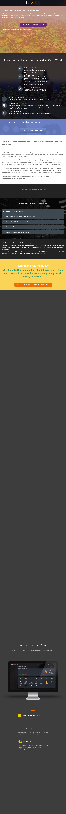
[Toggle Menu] (37, 3)
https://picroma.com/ (19, 178)
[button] (33, 25)
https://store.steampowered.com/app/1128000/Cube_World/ (33, 176)
